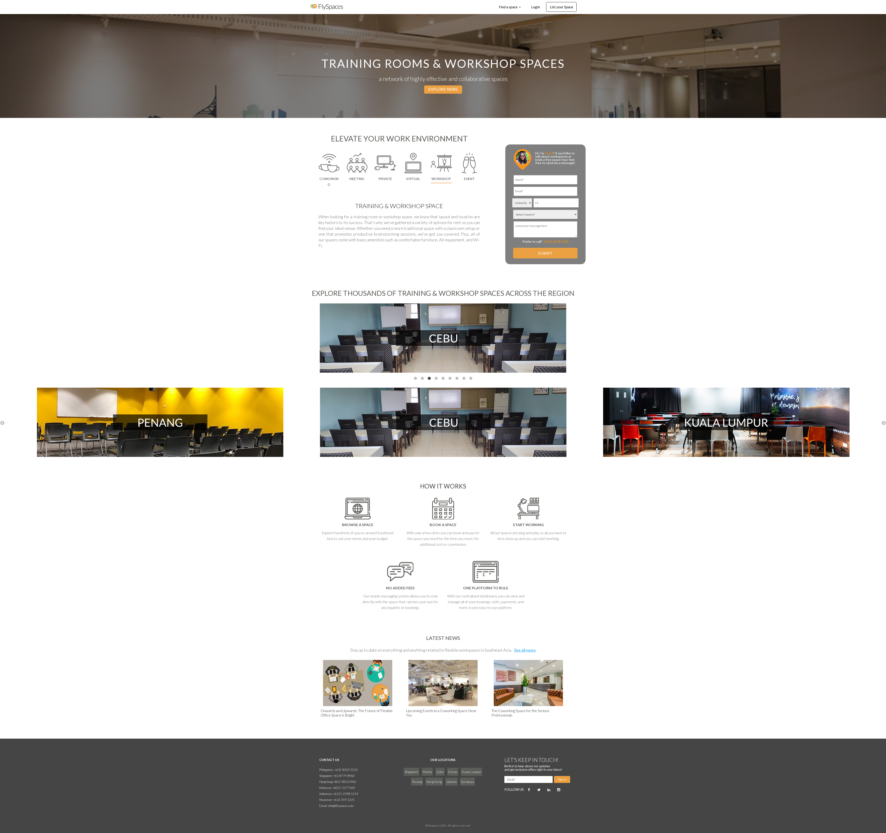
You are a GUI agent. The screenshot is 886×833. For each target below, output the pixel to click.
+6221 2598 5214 (556, 241)
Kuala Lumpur (471, 772)
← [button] (2, 423)
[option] (443, 339)
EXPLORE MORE (443, 89)
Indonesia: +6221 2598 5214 (338, 794)
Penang (417, 782)
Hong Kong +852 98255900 (337, 782)
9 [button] (470, 378)
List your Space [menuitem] (561, 7)
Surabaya (467, 782)
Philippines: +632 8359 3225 (338, 770)
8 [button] (463, 378)
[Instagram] (559, 790)
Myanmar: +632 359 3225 (337, 800)
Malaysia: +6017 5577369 (337, 788)
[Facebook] (529, 790)
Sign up (562, 779)
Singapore (411, 772)
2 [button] (422, 378)
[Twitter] (539, 790)
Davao (452, 772)
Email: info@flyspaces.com (336, 806)
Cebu (440, 772)
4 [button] (436, 378)
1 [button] (415, 378)
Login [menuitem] (535, 7)
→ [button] (883, 423)
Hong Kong (434, 782)
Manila (427, 772)
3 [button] (429, 378)
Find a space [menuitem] (508, 7)
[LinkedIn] (549, 790)
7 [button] (457, 378)
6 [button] (450, 378)
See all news (525, 650)
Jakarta (451, 782)
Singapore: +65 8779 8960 (337, 776)
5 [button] (443, 378)
